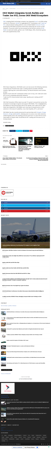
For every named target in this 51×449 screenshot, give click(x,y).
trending (3, 440)
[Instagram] (46, 1)
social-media (27, 439)
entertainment (11, 439)
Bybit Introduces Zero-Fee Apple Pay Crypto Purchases (9, 147)
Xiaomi (15, 437)
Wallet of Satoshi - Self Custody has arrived (39, 147)
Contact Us (3, 427)
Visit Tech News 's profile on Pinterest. (8, 305)
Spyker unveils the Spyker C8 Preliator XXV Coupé (17, 340)
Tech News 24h (4, 395)
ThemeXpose (18, 444)
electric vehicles (4, 439)
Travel (12, 437)
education (38, 437)
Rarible (18, 23)
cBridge (11, 114)
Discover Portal (40, 25)
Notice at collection (17, 447)
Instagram (26, 208)
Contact (6, 1)
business (29, 437)
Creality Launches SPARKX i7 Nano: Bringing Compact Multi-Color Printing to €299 (24, 334)
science (22, 439)
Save (31, 130)
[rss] (49, 1)
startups (37, 439)
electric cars (44, 437)
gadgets (17, 439)
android (20, 437)
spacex (32, 439)
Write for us (12, 1)
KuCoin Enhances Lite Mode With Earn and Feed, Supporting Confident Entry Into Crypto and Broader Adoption (24, 148)
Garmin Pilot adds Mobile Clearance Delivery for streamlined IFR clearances (23, 419)
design (34, 437)
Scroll (36, 21)
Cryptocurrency (13, 8)
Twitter (26, 205)
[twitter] (45, 1)
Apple (5, 435)
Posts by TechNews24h (6, 373)
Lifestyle (7, 437)
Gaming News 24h (5, 397)
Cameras (24, 435)
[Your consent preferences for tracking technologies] (49, 447)
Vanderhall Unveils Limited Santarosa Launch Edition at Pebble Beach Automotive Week (26, 357)
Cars (29, 435)
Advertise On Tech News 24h (7, 430)
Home (4, 8)
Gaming (44, 435)
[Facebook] (41, 444)
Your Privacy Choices (29, 447)
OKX (4, 21)
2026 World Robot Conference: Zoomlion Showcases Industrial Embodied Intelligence (25, 311)
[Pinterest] (48, 1)
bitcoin (24, 437)
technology (42, 439)
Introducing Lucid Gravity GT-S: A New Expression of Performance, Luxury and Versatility (26, 363)
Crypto (7, 8)
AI (2, 435)
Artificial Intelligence (17, 435)
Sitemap (17, 1)
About (2, 1)
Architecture (10, 435)
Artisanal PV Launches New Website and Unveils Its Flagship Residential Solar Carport (25, 328)
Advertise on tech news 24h (25, 1)
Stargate (39, 112)
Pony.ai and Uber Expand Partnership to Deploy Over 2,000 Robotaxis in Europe (24, 351)
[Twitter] (43, 444)
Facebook (26, 202)
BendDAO (17, 114)
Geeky (3, 437)
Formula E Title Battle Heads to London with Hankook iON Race (20, 346)
